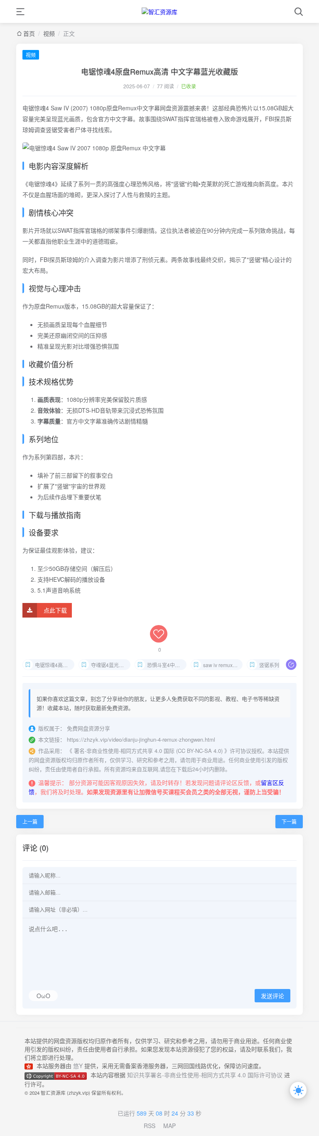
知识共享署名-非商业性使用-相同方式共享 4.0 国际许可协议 (204, 1075)
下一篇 (289, 821)
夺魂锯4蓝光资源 (110, 664)
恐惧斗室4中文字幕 (166, 664)
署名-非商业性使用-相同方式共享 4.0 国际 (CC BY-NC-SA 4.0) (148, 751)
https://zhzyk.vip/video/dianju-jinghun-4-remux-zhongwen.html (141, 739)
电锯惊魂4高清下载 (54, 664)
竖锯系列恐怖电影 (279, 664)
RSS (149, 1125)
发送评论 (272, 996)
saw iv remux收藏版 (223, 664)
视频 (31, 54)
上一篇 (29, 821)
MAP (169, 1125)
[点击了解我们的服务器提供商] (31, 1065)
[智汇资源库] (159, 11)
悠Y (78, 1065)
